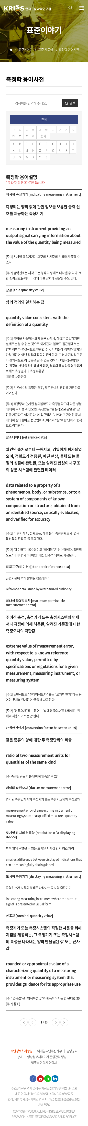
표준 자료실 (45, 49)
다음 (56, 1022)
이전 (32, 1022)
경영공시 (71, 1051)
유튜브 (40, 1078)
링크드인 (55, 1078)
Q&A (19, 1056)
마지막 (64, 1022)
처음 (24, 1022)
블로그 (47, 1078)
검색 (73, 103)
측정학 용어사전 (69, 49)
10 (46, 1022)
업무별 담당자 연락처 (44, 1062)
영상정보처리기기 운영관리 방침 (46, 1056)
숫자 (43, 136)
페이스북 (33, 1078)
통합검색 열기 (70, 7)
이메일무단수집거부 (49, 1051)
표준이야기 (25, 49)
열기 (82, 8)
